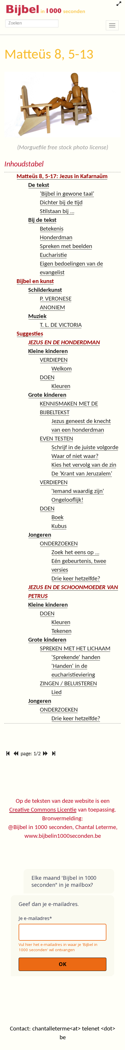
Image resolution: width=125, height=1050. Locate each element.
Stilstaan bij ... (57, 211)
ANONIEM (52, 308)
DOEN (47, 378)
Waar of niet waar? (75, 456)
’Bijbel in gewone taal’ (67, 194)
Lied (56, 692)
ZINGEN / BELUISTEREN (68, 684)
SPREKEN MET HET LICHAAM (75, 649)
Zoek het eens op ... (75, 552)
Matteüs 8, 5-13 (48, 55)
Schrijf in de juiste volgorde (84, 448)
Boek (57, 518)
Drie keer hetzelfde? (75, 579)
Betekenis (51, 229)
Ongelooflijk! (67, 500)
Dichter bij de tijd (61, 203)
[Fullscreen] (118, 4)
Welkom (61, 369)
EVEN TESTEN (56, 439)
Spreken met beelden (66, 246)
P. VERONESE (56, 299)
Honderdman (56, 238)
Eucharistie (53, 255)
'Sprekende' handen (75, 657)
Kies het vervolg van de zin (83, 465)
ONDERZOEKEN (59, 544)
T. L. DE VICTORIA (61, 325)
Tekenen (61, 631)
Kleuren (60, 386)
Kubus (59, 526)
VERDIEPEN (54, 360)
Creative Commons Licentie (42, 810)
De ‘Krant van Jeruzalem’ (81, 474)
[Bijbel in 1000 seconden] (43, 9)
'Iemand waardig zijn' (77, 491)
